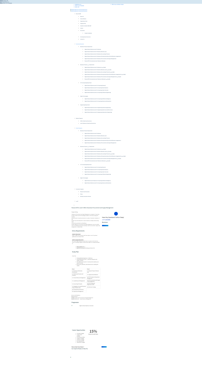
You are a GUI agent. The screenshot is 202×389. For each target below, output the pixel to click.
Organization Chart (83, 21)
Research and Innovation (84, 191)
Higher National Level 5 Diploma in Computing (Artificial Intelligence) (98, 180)
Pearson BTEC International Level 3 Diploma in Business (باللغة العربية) (97, 79)
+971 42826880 (91, 361)
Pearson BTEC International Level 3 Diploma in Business (95, 61)
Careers (81, 28)
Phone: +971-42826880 (79, 5)
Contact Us (82, 39)
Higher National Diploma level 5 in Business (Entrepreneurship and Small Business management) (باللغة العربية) (105, 74)
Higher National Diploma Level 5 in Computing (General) (95, 85)
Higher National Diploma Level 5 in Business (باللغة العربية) (95, 67)
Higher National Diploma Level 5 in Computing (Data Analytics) (96, 87)
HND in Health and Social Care (86, 121)
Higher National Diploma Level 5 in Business (93, 49)
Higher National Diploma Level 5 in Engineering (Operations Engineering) (98, 112)
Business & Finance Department (86, 46)
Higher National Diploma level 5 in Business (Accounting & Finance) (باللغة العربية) (100, 72)
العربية (77, 201)
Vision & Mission (83, 18)
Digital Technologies (84, 96)
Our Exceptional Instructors (85, 36)
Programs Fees (83, 23)
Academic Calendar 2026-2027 (85, 25)
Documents (82, 30)
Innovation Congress (80, 189)
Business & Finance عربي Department (87, 64)
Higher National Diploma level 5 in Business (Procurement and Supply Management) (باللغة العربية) (103, 76)
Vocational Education (80, 44)
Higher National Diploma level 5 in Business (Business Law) (95, 51)
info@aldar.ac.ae (6, 2)
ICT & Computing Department (86, 82)
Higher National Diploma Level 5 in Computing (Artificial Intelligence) (98, 98)
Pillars (81, 194)
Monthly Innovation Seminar (85, 196)
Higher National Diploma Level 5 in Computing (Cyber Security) (96, 90)
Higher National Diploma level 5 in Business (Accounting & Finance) (97, 54)
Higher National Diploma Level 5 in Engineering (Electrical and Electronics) (99, 109)
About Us (82, 16)
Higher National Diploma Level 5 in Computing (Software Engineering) (98, 92)
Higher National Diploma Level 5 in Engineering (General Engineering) (98, 107)
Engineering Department (85, 104)
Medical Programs (79, 118)
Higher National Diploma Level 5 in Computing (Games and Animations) (98, 101)
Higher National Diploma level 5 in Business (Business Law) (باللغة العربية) (98, 69)
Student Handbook (88, 33)
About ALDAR (78, 13)
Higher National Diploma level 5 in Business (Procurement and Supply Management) (100, 58)
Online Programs (79, 128)
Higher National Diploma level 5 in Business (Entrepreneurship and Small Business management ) (103, 56)
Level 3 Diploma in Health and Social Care (88, 123)
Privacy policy (104, 373)
